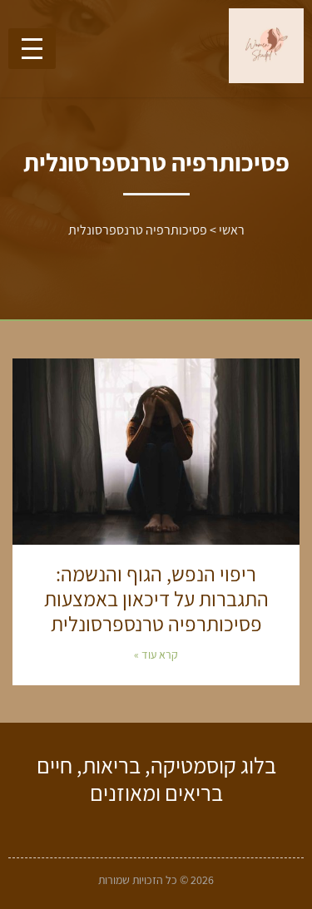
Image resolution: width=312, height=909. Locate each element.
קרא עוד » (156, 654)
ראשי (232, 230)
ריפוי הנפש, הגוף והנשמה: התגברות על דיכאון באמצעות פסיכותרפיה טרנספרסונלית (156, 598)
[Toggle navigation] (32, 48)
